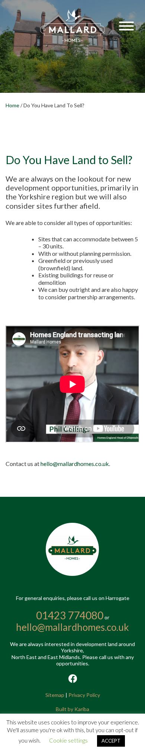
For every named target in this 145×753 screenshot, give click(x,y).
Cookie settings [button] (68, 740)
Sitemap (54, 695)
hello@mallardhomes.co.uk (75, 463)
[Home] (72, 40)
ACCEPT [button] (111, 741)
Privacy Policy (84, 695)
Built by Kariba (72, 709)
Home (12, 105)
